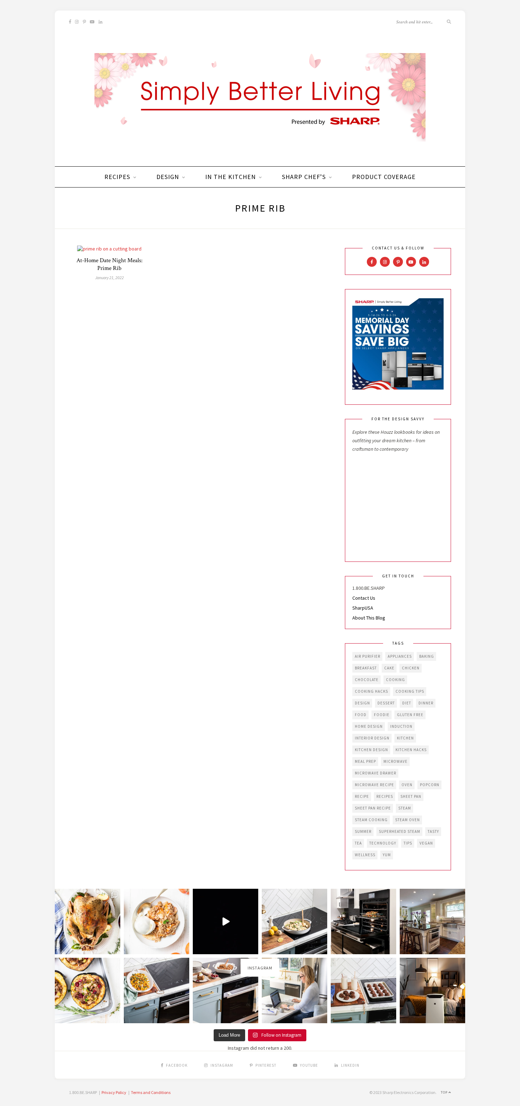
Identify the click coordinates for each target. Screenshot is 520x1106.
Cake (389, 668)
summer (363, 831)
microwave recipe (374, 784)
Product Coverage (384, 177)
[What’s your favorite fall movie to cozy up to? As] (225, 921)
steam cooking (371, 819)
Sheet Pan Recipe (373, 808)
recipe (362, 796)
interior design (372, 738)
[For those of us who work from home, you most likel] (294, 990)
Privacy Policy (114, 1092)
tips (408, 843)
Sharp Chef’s (304, 177)
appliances (400, 656)
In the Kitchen (230, 177)
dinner (425, 703)
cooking (395, 679)
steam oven (407, 819)
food (360, 714)
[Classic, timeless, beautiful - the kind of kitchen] (432, 921)
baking (426, 656)
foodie (381, 714)
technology (382, 843)
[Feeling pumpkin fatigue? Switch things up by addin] (87, 990)
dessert (386, 703)
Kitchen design (371, 749)
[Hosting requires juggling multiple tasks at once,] (363, 921)
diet (406, 703)
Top (445, 1092)
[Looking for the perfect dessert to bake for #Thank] (156, 921)
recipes (384, 796)
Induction (401, 726)
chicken (411, 668)
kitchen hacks (411, 749)
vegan (426, 843)
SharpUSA (362, 608)
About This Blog (368, 618)
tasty (433, 831)
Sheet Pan (410, 796)
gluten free (410, 714)
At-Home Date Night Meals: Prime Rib (109, 264)
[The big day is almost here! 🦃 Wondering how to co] (87, 921)
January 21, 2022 (109, 277)
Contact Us (363, 598)
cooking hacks (371, 691)
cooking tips (409, 691)
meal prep (365, 761)
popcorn (429, 784)
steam (404, 808)
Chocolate (367, 679)
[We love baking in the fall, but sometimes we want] (363, 990)
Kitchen (405, 738)
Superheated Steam (399, 831)
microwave (395, 761)
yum (387, 854)
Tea (358, 843)
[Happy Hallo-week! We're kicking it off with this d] (225, 990)
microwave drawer (375, 773)
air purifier (367, 656)
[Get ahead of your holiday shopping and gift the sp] (432, 990)
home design (369, 726)
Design (167, 177)
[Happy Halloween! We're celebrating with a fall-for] (156, 990)
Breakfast (366, 668)
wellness (365, 854)
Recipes (117, 177)
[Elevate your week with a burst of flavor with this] (294, 921)
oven (406, 784)
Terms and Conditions (151, 1092)
